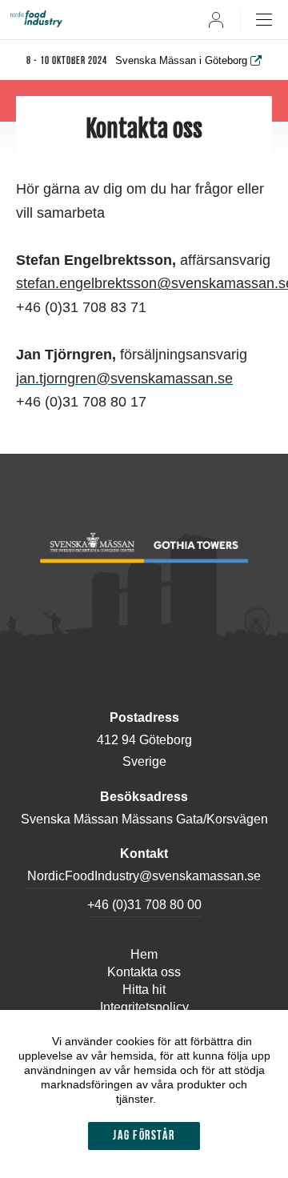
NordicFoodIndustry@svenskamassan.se (144, 876)
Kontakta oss (144, 972)
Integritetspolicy (144, 1007)
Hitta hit (144, 989)
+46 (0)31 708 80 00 (144, 905)
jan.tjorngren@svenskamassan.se (124, 379)
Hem (144, 954)
